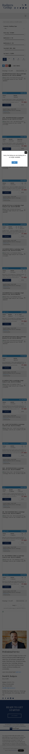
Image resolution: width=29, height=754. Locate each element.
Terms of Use (14, 750)
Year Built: (9, 48)
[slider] (4, 34)
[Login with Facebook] (3, 66)
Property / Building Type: (10, 26)
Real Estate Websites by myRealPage (18, 726)
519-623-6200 (10, 684)
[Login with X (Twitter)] (10, 66)
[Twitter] (20, 8)
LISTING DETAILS (6, 105)
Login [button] (16, 66)
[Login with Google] (6, 66)
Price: (9, 32)
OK (21, 750)
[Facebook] (18, 8)
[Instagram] (15, 8)
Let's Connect (14, 715)
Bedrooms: (8, 38)
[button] (3, 698)
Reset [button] (18, 59)
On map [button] (14, 59)
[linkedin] (23, 8)
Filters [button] (23, 59)
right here (18, 672)
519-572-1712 (6, 111)
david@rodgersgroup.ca (8, 688)
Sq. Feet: (9, 53)
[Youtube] (26, 8)
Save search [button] (5, 59)
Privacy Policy (6, 726)
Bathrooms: (9, 43)
